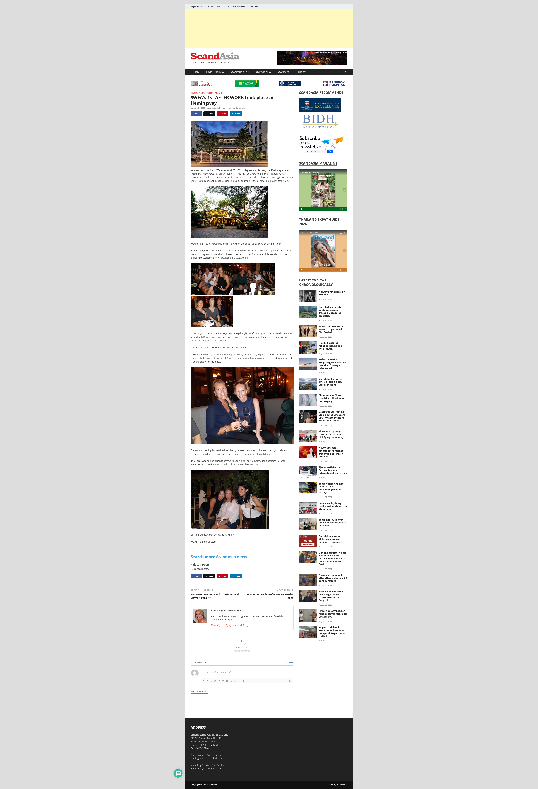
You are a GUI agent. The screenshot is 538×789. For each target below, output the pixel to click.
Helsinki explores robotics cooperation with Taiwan (330, 345)
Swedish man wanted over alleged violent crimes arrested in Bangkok (331, 596)
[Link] (235, 681)
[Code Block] (231, 681)
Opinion (301, 71)
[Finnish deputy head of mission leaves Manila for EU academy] (308, 611)
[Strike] (215, 681)
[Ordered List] (219, 681)
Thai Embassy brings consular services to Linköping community (331, 434)
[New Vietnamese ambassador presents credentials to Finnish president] (308, 448)
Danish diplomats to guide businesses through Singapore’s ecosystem (330, 311)
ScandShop (284, 71)
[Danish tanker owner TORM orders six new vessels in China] (308, 379)
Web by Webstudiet (338, 784)
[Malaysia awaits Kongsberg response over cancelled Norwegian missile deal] (308, 359)
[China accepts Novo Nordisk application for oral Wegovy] (308, 395)
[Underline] (211, 681)
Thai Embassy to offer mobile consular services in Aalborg (332, 522)
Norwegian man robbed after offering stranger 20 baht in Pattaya (333, 577)
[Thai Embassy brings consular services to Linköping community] (308, 431)
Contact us (254, 6)
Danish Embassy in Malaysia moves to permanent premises (330, 539)
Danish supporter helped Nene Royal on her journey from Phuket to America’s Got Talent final (332, 558)
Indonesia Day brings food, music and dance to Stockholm (333, 506)
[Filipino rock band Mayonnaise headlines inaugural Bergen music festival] (308, 627)
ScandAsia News (240, 71)
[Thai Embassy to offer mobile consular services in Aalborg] (308, 520)
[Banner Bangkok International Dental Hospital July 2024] (320, 127)
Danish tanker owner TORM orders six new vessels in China (331, 381)
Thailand (219, 93)
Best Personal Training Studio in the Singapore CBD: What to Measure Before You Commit (332, 416)
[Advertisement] (269, 28)
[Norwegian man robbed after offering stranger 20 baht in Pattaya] (308, 575)
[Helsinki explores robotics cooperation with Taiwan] (308, 343)
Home (210, 6)
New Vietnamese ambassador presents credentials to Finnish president (331, 452)
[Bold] (203, 681)
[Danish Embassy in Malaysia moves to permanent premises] (308, 536)
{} (238, 681)
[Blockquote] (227, 681)
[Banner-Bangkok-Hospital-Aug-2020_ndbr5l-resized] (334, 85)
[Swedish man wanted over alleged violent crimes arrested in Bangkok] (308, 591)
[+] (242, 681)
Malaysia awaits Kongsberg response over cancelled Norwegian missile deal (333, 364)
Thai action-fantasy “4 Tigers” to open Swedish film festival (332, 329)
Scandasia (212, 784)
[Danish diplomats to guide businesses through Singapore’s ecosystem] (308, 307)
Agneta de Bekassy (217, 108)
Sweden (210, 93)
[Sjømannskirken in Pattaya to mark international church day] (308, 467)
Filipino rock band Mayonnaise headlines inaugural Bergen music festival (332, 632)
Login (290, 662)
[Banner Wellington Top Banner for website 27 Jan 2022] (201, 85)
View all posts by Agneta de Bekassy (231, 625)
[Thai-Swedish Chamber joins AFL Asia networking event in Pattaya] (308, 484)
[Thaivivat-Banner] (247, 85)
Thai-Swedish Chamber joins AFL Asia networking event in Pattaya (331, 488)
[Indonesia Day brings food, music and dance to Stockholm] (308, 503)
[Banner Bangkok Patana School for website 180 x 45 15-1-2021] (290, 85)
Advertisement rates (239, 6)
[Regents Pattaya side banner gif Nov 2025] (320, 111)
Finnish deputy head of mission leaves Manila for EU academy (333, 613)
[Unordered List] (223, 681)
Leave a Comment (236, 108)
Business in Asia (215, 71)
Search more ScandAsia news (219, 556)
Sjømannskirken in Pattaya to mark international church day (333, 470)
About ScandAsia (222, 6)
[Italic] (207, 681)
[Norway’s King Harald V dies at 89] (308, 292)
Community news (198, 93)
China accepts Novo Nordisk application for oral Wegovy (332, 398)
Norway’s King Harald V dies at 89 (332, 293)
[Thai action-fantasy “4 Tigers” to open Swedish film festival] (308, 326)
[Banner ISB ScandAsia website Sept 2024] (312, 64)
